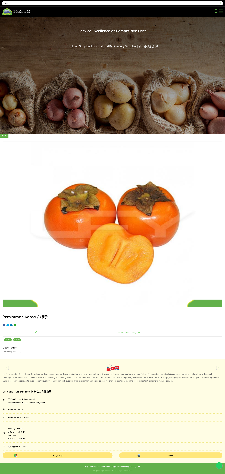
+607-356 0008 (16, 409)
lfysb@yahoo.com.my (17, 446)
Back (4, 135)
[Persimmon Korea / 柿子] (112, 224)
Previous (7, 368)
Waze (170, 455)
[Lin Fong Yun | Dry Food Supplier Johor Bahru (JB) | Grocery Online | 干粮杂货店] (16, 14)
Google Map (58, 455)
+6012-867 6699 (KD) (19, 417)
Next (218, 368)
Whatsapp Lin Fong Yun (129, 332)
